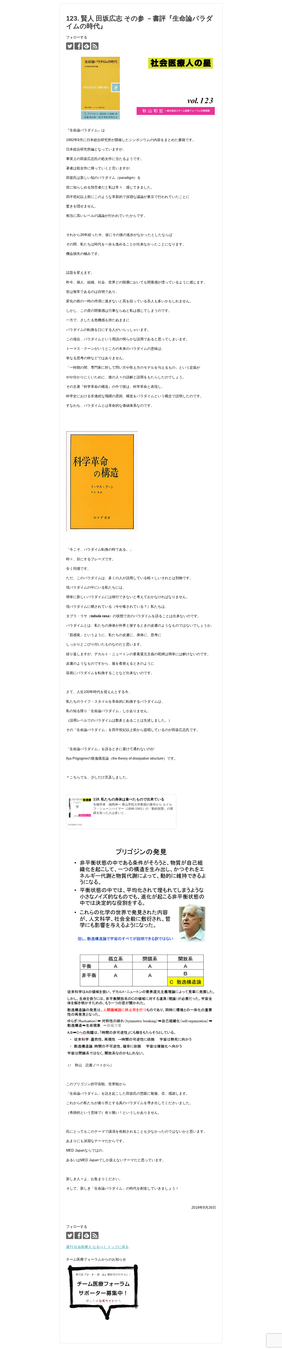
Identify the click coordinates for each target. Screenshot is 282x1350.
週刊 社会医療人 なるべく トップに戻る (97, 1247)
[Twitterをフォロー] (69, 46)
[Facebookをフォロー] (78, 46)
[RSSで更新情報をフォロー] (94, 46)
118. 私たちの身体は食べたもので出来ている (128, 799)
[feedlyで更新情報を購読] (86, 46)
